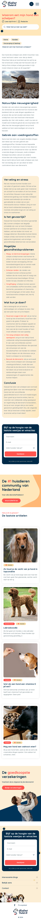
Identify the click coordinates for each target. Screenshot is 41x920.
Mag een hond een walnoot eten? (19, 746)
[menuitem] (30, 4)
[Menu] (36, 4)
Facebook (14, 905)
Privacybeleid (22, 905)
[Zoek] (30, 4)
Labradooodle (10, 628)
